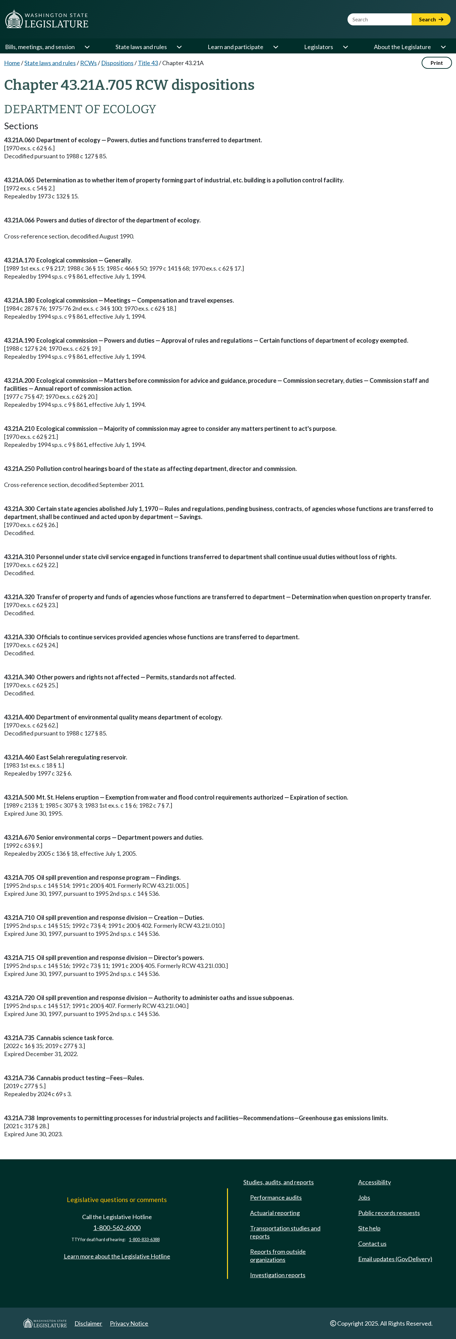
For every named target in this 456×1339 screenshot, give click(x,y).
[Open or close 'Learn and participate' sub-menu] (275, 46)
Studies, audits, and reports (278, 1182)
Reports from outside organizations (278, 1255)
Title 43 (148, 62)
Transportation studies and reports (285, 1232)
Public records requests (389, 1212)
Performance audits (276, 1197)
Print (437, 62)
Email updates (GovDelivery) (395, 1259)
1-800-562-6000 (117, 1227)
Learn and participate (235, 46)
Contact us (372, 1243)
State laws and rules (141, 46)
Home (12, 62)
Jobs (364, 1197)
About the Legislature (402, 46)
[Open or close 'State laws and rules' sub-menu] (179, 46)
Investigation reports (277, 1275)
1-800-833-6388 (144, 1239)
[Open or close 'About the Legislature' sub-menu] (443, 46)
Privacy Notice (129, 1323)
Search (428, 19)
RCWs (88, 62)
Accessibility (374, 1182)
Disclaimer (88, 1323)
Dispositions (117, 62)
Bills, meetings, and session (40, 46)
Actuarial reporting (275, 1212)
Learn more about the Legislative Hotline (117, 1256)
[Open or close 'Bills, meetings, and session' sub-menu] (86, 46)
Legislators (318, 46)
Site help (369, 1228)
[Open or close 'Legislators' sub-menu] (345, 46)
